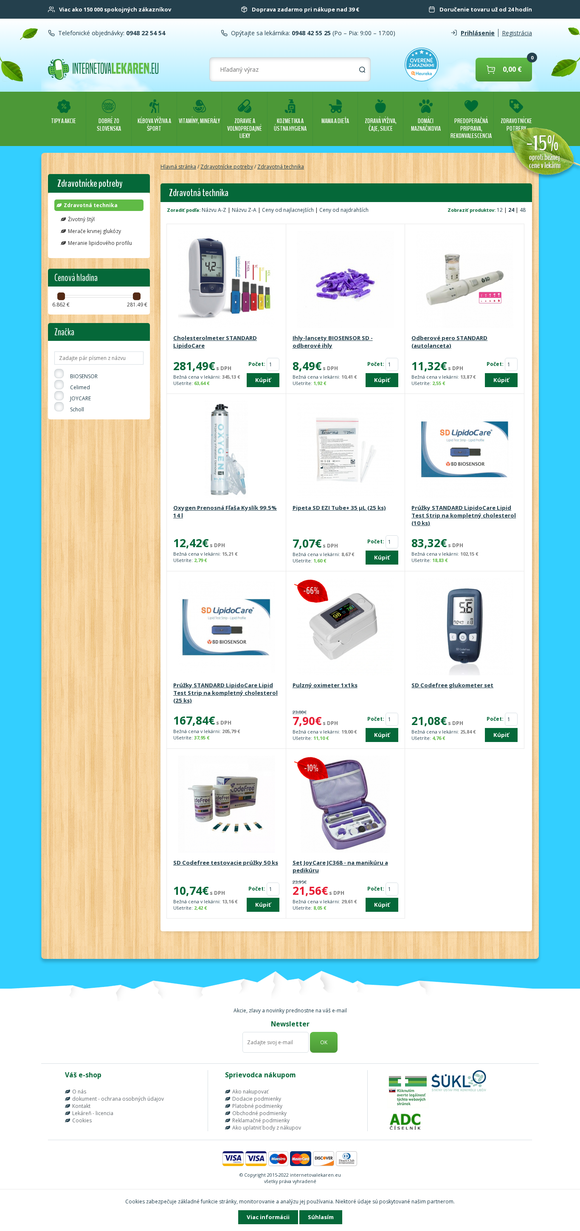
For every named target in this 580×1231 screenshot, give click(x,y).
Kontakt (81, 1106)
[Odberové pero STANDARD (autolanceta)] (464, 280)
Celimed (80, 387)
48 (523, 210)
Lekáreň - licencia (92, 1113)
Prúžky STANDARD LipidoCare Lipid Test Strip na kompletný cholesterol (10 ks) (463, 515)
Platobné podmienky (257, 1106)
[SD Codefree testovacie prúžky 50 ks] (226, 804)
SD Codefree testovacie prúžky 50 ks (225, 862)
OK (323, 1042)
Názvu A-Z (214, 210)
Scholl (77, 409)
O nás (79, 1091)
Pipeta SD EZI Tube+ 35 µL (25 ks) (339, 508)
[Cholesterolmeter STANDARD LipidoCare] (226, 280)
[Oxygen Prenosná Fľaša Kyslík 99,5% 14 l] (226, 450)
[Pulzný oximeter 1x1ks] (346, 627)
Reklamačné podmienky (261, 1120)
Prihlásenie (478, 33)
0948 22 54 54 (144, 33)
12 (500, 210)
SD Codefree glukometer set (452, 685)
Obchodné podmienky (259, 1113)
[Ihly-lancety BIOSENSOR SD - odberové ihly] (346, 280)
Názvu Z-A (244, 210)
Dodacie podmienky (256, 1098)
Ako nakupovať (250, 1091)
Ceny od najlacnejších (288, 210)
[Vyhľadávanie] (362, 69)
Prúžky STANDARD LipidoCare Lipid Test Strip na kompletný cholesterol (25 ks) (225, 692)
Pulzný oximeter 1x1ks (325, 685)
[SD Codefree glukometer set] (464, 627)
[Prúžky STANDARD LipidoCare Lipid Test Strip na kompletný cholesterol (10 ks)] (464, 450)
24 (511, 210)
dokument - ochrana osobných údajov (118, 1098)
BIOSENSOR (84, 376)
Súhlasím (321, 1217)
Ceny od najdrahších (344, 210)
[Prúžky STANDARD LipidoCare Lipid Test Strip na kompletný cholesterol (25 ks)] (226, 627)
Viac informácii (268, 1217)
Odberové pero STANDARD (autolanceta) (449, 341)
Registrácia (517, 33)
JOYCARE (80, 398)
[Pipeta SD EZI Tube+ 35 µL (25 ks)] (346, 450)
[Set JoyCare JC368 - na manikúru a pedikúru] (346, 804)
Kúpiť (263, 380)
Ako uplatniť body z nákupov (266, 1127)
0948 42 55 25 (310, 33)
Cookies (82, 1120)
